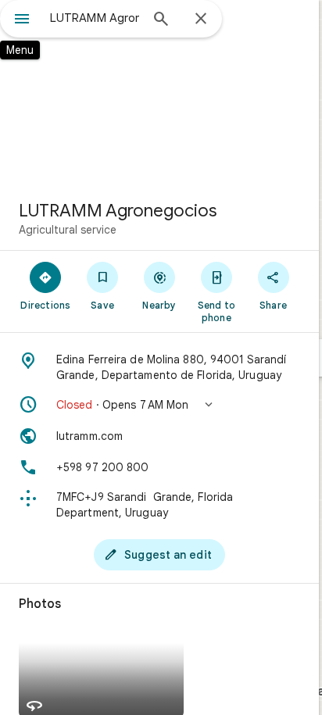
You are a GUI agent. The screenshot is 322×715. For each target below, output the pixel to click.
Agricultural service (67, 230)
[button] (159, 404)
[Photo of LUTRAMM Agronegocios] (159, 94)
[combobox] (94, 18)
